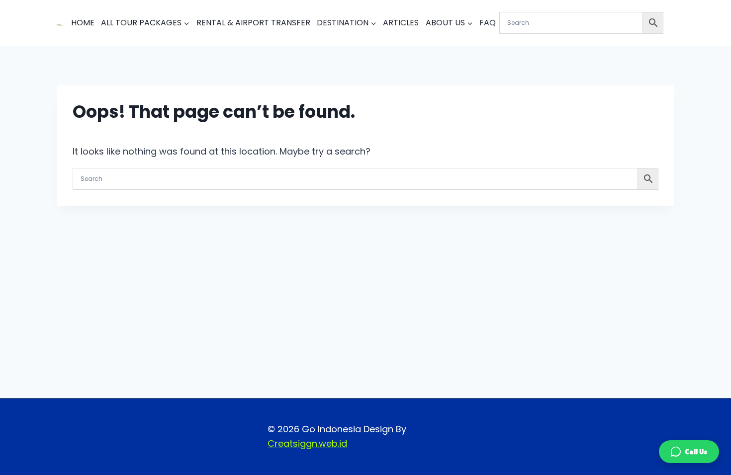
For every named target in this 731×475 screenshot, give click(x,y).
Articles (401, 22)
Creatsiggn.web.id (307, 443)
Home (82, 22)
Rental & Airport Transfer (253, 22)
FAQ (487, 22)
